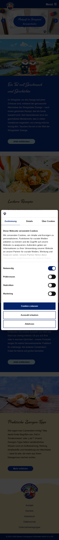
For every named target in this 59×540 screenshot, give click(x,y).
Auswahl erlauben (29, 315)
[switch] (52, 277)
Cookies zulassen (29, 306)
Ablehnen (29, 324)
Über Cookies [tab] (48, 221)
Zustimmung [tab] (11, 221)
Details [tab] (29, 221)
